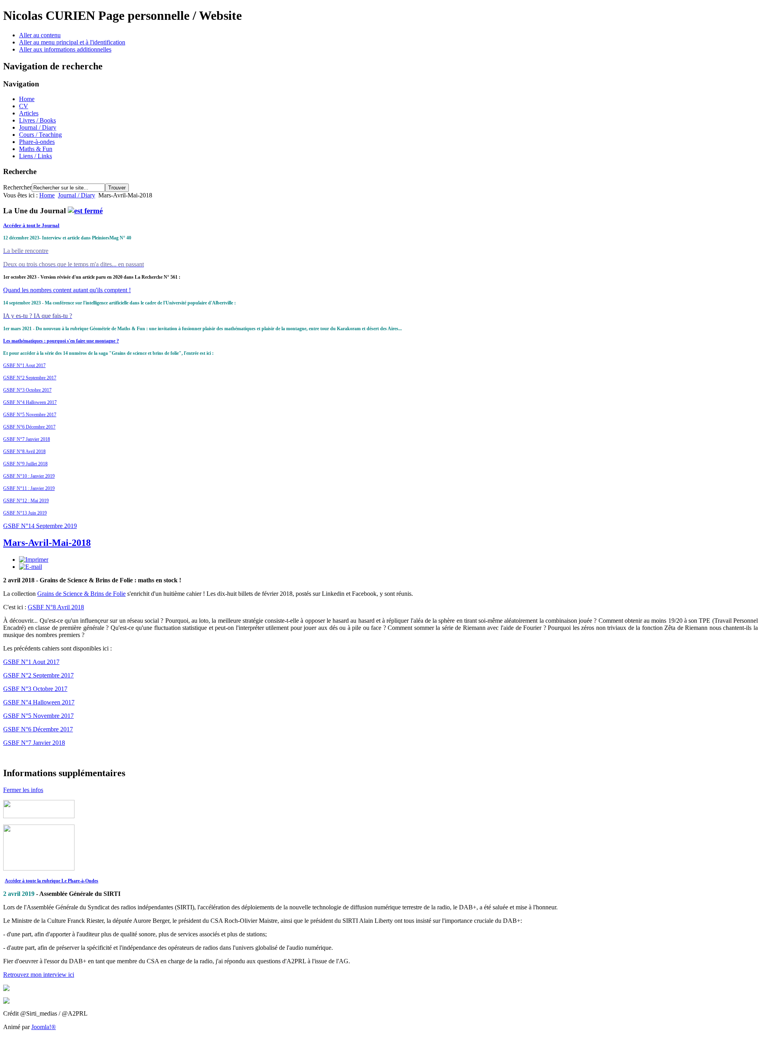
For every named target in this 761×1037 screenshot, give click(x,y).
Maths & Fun (35, 148)
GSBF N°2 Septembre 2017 (29, 378)
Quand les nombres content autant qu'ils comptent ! (67, 290)
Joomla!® (43, 1027)
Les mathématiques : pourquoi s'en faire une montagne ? (61, 341)
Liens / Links (35, 156)
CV (23, 106)
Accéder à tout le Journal (31, 225)
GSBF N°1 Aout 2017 (24, 365)
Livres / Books (37, 120)
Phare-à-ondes (37, 141)
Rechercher (17, 187)
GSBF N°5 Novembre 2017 (29, 414)
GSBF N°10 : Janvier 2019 (29, 476)
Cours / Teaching (40, 134)
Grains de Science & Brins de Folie (81, 593)
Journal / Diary (37, 127)
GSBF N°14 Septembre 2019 (40, 525)
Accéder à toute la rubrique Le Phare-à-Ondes (51, 881)
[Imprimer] (33, 559)
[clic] (85, 211)
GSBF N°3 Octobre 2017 (27, 390)
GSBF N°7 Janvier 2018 (26, 439)
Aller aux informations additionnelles (65, 49)
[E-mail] (30, 566)
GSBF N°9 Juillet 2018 (25, 464)
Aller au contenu (40, 35)
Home (26, 99)
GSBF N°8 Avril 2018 (24, 451)
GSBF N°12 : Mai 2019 (26, 500)
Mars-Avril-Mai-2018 (47, 543)
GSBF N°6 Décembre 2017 (29, 427)
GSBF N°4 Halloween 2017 (30, 402)
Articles (28, 113)
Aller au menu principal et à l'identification (72, 42)
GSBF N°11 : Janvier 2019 (29, 488)
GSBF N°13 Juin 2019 (25, 513)
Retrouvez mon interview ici (38, 974)
